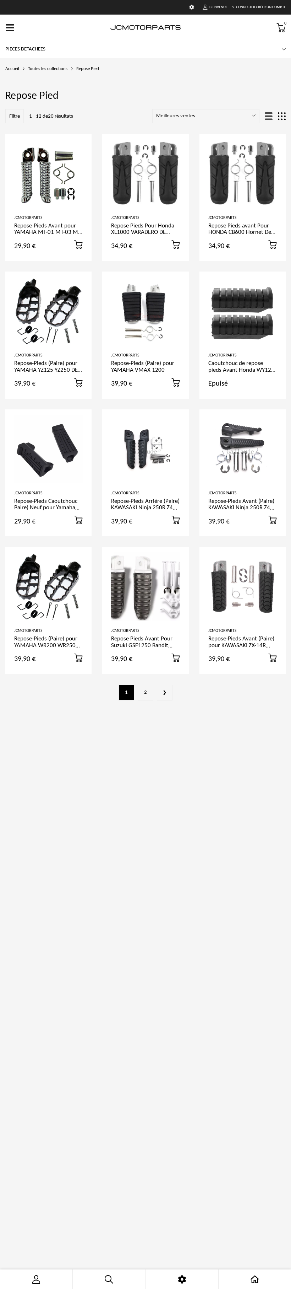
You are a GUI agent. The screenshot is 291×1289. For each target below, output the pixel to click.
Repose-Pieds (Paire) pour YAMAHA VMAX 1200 (142, 366)
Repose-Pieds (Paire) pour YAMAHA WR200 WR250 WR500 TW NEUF (45, 645)
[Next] (164, 692)
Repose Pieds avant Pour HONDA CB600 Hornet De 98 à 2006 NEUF (239, 232)
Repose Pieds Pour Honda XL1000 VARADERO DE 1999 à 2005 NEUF (142, 232)
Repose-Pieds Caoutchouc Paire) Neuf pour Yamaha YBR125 (45, 507)
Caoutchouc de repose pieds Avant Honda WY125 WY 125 (241, 370)
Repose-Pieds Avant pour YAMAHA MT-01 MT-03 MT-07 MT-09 (48, 232)
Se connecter (243, 7)
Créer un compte (271, 7)
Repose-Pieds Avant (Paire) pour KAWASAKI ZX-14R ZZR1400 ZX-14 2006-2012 (241, 645)
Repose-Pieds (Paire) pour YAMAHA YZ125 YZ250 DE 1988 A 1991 (46, 370)
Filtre (14, 116)
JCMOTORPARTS (28, 218)
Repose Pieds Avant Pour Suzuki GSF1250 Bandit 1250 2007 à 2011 (141, 645)
